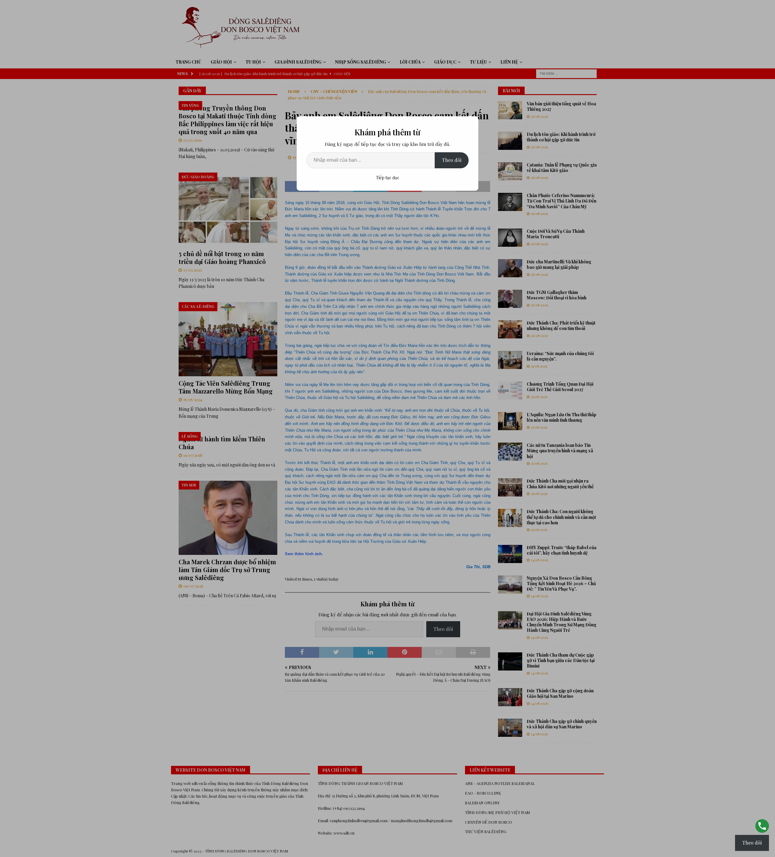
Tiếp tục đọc (387, 177)
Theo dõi (451, 160)
